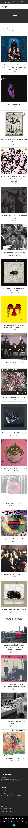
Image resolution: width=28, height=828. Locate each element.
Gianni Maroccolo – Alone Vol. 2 (14, 433)
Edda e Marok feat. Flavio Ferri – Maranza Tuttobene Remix (14, 326)
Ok (14, 825)
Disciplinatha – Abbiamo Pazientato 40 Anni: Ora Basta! (14, 685)
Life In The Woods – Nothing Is (14, 397)
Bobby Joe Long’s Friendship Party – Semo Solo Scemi (14, 469)
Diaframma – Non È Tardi (14, 758)
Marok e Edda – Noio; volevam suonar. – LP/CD (14, 254)
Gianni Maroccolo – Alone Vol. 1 (14, 610)
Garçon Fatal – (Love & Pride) (14, 574)
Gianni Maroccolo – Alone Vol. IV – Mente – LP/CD (14, 289)
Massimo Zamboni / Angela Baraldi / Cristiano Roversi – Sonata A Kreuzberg (14, 647)
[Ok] (26, 822)
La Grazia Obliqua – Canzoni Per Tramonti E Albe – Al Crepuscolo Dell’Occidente (14, 67)
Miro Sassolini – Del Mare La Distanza (14, 722)
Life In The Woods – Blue (14, 362)
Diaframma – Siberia (14, 503)
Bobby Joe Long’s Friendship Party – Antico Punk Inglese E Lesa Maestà (14, 178)
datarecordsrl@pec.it (9, 808)
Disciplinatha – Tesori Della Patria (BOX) (14, 217)
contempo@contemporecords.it (13, 795)
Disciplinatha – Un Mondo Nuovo (14, 539)
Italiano (7, 2)
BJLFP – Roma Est (14, 104)
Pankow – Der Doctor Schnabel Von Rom (14, 140)
